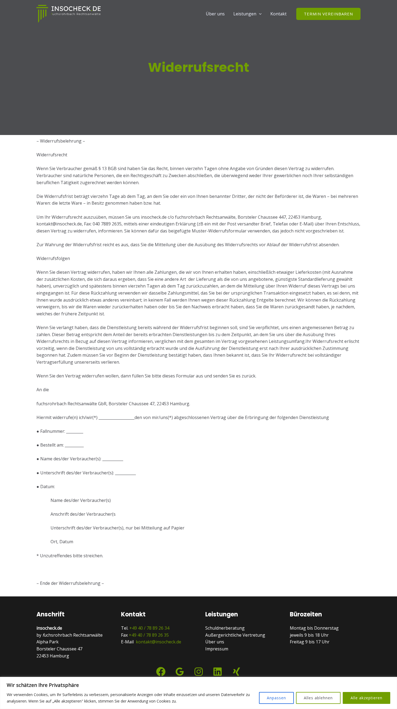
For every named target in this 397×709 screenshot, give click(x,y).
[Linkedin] (217, 671)
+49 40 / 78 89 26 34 (149, 628)
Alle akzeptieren (366, 697)
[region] (198, 693)
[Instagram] (198, 671)
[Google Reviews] (179, 671)
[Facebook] (161, 671)
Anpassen (276, 697)
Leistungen (244, 14)
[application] (259, 14)
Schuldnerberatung (225, 628)
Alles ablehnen (318, 697)
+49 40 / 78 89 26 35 (149, 635)
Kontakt (278, 14)
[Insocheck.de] (68, 13)
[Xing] (236, 671)
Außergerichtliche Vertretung (235, 635)
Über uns (215, 14)
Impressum (216, 649)
